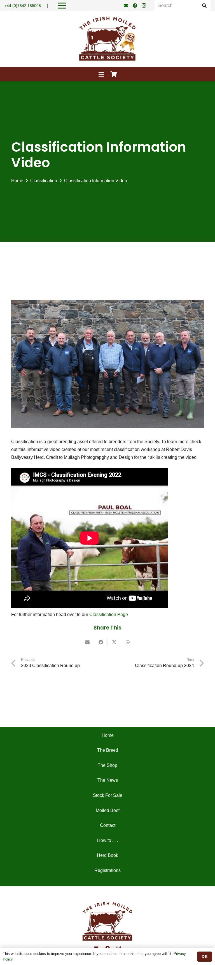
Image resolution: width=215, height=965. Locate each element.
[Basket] (114, 74)
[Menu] (101, 74)
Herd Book (107, 855)
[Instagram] (143, 5)
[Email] (125, 5)
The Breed (107, 750)
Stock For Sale (107, 795)
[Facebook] (134, 5)
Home (108, 735)
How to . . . (107, 840)
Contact (107, 825)
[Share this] (101, 642)
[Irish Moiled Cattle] (107, 922)
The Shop (107, 765)
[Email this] (87, 642)
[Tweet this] (114, 642)
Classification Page (108, 614)
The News (107, 780)
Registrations (107, 870)
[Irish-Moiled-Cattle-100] (107, 39)
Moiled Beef (108, 810)
